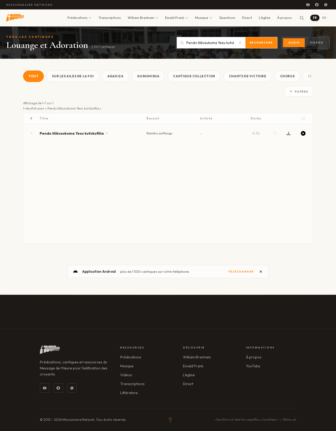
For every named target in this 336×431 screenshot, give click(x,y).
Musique (201, 17)
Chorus (287, 76)
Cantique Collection (194, 76)
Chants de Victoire (247, 76)
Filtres (301, 91)
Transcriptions (109, 17)
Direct (247, 17)
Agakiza (115, 76)
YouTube (253, 366)
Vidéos (316, 42)
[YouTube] (308, 5)
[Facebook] (317, 5)
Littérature (129, 392)
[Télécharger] (288, 133)
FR (315, 18)
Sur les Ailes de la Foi (73, 76)
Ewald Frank (174, 17)
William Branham (141, 17)
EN (324, 18)
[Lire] (303, 133)
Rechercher (261, 42)
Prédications (77, 17)
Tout (33, 76)
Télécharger (241, 271)
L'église (264, 17)
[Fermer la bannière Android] (260, 271)
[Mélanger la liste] (303, 118)
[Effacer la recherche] (240, 42)
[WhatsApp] (326, 5)
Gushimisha (148, 76)
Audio (294, 42)
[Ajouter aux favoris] (275, 133)
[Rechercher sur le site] (301, 18)
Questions (227, 17)
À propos (284, 17)
